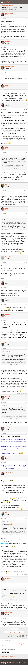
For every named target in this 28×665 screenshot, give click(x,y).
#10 (26, 287)
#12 (26, 320)
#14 (26, 402)
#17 (26, 478)
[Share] (25, 19)
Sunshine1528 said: (6, 156)
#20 (26, 618)
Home (2, 663)
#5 (26, 109)
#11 (26, 304)
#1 (26, 19)
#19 (26, 584)
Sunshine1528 (5, 9)
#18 (26, 518)
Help (24, 662)
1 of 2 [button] (9, 629)
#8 (26, 213)
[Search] (26, 1)
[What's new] (23, 1)
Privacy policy (19, 662)
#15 (26, 433)
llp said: (3, 405)
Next (14, 629)
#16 (26, 462)
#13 (26, 348)
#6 (26, 152)
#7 (26, 190)
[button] (2, 2)
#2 (26, 47)
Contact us (3, 662)
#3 (26, 72)
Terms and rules (11, 662)
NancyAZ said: (5, 351)
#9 (26, 262)
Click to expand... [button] (14, 168)
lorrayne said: (5, 217)
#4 (26, 91)
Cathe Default (5, 660)
